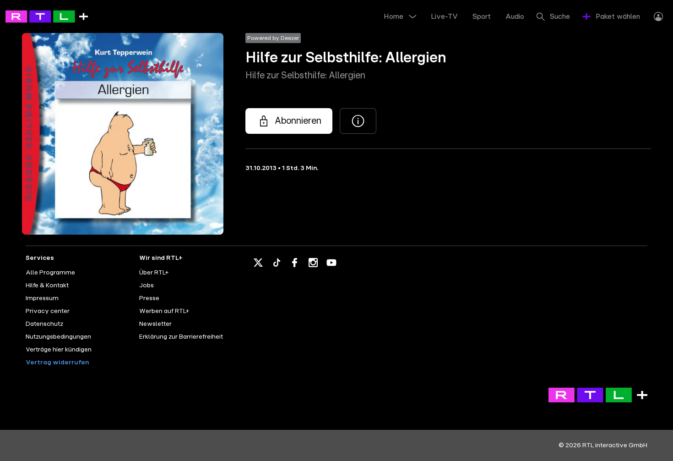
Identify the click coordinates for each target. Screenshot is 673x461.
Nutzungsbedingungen (58, 337)
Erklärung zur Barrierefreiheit (181, 337)
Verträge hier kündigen (59, 349)
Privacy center (48, 311)
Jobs (146, 285)
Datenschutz (44, 324)
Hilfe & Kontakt (47, 285)
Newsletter (155, 324)
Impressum (42, 298)
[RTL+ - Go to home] (46, 16)
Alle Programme (50, 272)
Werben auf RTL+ (164, 311)
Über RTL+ (153, 272)
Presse (149, 298)
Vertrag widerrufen (57, 362)
